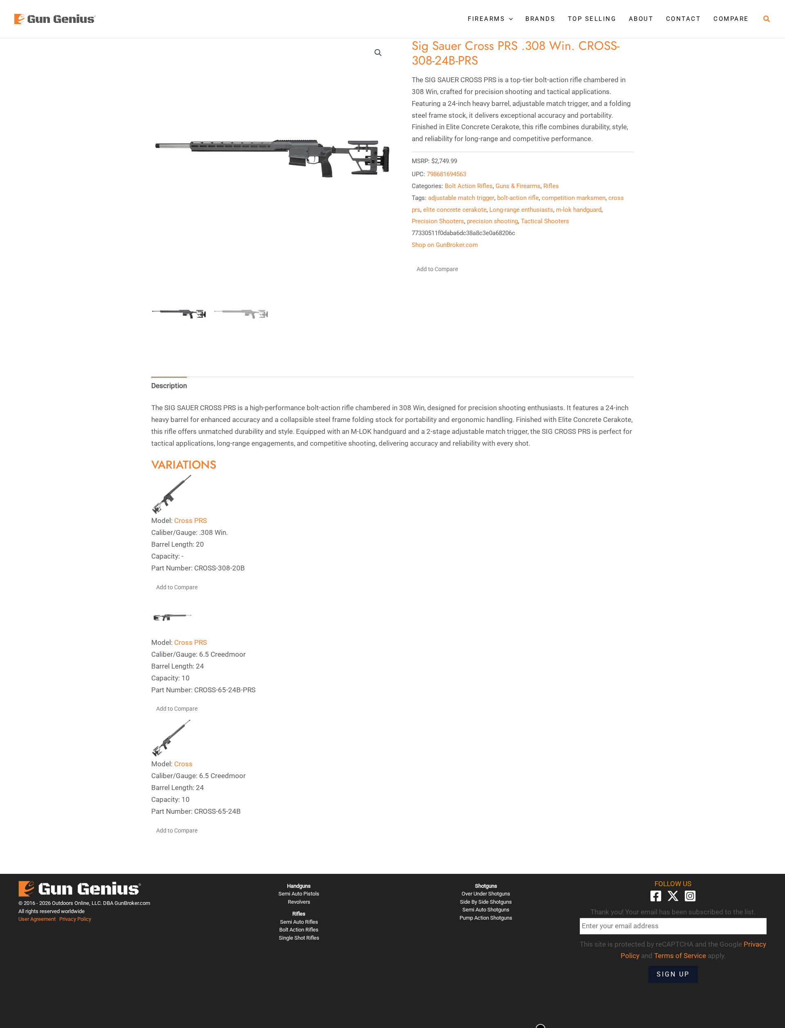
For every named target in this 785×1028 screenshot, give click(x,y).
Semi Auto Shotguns (485, 910)
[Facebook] (656, 896)
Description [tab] (169, 386)
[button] (509, 19)
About (641, 18)
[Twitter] (673, 896)
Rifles (551, 186)
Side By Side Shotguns (486, 902)
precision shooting (492, 221)
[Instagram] (690, 896)
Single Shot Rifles (299, 938)
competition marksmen (574, 198)
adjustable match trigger (461, 198)
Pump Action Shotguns (486, 918)
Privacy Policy (75, 919)
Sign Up (673, 974)
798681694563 (446, 174)
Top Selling (592, 18)
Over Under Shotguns (486, 894)
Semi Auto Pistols (298, 894)
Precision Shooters (438, 221)
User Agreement (37, 919)
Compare (731, 18)
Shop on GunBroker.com (445, 245)
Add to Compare (437, 269)
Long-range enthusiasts (521, 209)
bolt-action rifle (518, 198)
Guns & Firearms (518, 186)
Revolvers (299, 902)
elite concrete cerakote (455, 209)
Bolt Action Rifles (469, 186)
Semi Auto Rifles (299, 922)
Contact (683, 18)
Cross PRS (190, 520)
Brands (540, 18)
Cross (183, 764)
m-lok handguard (578, 209)
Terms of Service (680, 956)
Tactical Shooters (545, 221)
